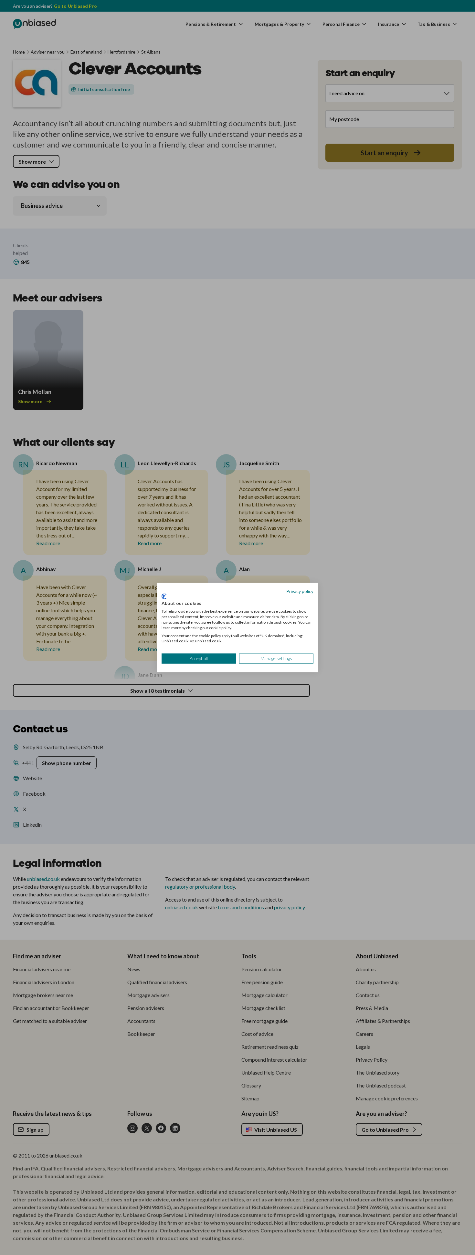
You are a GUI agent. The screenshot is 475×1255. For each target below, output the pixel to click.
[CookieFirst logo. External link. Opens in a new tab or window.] (164, 596)
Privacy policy (299, 591)
